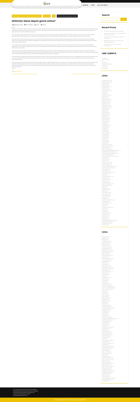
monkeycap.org (106, 274)
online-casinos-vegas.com (108, 366)
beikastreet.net (105, 238)
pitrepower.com (106, 360)
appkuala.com (105, 314)
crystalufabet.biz (106, 137)
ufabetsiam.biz (105, 115)
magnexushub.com (106, 101)
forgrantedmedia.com (107, 255)
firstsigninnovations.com (107, 251)
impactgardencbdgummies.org (109, 220)
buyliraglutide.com (106, 105)
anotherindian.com (106, 213)
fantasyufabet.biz (106, 114)
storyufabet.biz (105, 134)
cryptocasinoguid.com (107, 149)
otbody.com (105, 290)
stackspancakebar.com (107, 346)
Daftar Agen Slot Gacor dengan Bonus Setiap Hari (27, 16)
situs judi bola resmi (26, 389)
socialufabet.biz (105, 127)
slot (21, 71)
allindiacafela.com (106, 356)
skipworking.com (106, 295)
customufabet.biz (106, 133)
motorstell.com (105, 264)
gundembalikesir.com (107, 90)
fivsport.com (105, 191)
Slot (54, 16)
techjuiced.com (105, 98)
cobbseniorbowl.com (107, 163)
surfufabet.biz (105, 128)
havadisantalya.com (107, 86)
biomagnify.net (105, 224)
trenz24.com (105, 293)
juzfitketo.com (105, 217)
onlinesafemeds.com (107, 106)
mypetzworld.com (106, 173)
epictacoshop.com (106, 331)
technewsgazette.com (107, 306)
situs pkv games (106, 59)
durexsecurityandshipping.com (109, 166)
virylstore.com (105, 263)
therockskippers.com (107, 353)
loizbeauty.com (105, 296)
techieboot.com (106, 89)
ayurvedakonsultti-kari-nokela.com (110, 156)
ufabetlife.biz (105, 124)
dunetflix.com (105, 198)
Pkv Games (47, 16)
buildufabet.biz (105, 143)
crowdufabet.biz (106, 141)
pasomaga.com (106, 219)
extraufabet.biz (105, 122)
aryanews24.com (106, 159)
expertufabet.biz (106, 112)
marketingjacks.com (107, 369)
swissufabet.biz (105, 117)
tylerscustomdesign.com (108, 258)
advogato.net (105, 280)
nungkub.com (105, 211)
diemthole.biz (105, 302)
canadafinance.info (106, 336)
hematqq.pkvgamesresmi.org (20, 395)
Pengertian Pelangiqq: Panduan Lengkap (113, 31)
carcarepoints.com (106, 182)
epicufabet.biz (105, 136)
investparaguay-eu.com (108, 176)
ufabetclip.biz (105, 111)
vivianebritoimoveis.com (108, 271)
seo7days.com (105, 315)
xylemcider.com (106, 214)
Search (106, 15)
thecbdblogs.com (106, 376)
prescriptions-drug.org (107, 267)
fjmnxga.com (105, 325)
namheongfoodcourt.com (108, 347)
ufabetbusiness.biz (106, 118)
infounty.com (105, 175)
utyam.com (104, 205)
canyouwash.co (105, 85)
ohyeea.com (105, 208)
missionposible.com (106, 365)
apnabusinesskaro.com (107, 379)
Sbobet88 (85, 5)
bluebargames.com (106, 248)
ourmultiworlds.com (106, 241)
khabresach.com (106, 375)
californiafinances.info (107, 334)
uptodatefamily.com (107, 203)
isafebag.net (105, 282)
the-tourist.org (105, 279)
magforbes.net (105, 273)
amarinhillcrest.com (106, 277)
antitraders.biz (105, 157)
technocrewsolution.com (108, 269)
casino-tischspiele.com (107, 289)
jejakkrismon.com (106, 301)
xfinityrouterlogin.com (107, 368)
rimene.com (105, 338)
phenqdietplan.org (106, 195)
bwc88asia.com (106, 178)
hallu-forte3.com (106, 350)
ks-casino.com (105, 181)
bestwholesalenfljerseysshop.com (110, 153)
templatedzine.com (106, 192)
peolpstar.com (105, 257)
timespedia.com (106, 299)
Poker (92, 5)
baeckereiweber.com (107, 80)
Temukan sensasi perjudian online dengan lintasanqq (24, 74)
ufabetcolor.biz (105, 121)
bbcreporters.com (106, 147)
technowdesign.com (107, 165)
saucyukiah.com (106, 236)
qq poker (18, 391)
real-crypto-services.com (108, 172)
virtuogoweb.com (106, 102)
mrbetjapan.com (106, 311)
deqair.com (104, 186)
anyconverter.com (106, 298)
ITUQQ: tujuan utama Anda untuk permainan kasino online (85, 74)
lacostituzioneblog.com (107, 207)
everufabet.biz (105, 140)
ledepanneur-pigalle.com (108, 340)
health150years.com (106, 266)
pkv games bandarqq (107, 64)
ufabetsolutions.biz (106, 125)
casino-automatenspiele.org (109, 287)
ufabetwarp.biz (105, 109)
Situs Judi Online (102, 5)
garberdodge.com (106, 252)
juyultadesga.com (106, 170)
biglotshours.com (106, 103)
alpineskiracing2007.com (108, 357)
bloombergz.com (106, 283)
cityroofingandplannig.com (108, 168)
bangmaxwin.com (106, 328)
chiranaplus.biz (105, 344)
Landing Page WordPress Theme (63, 400)
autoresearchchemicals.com (109, 378)
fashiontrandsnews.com (107, 146)
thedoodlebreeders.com (108, 184)
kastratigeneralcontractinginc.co (109, 152)
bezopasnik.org (105, 324)
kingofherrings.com (106, 309)
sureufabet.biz (105, 131)
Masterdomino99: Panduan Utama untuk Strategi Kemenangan (113, 41)
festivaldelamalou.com (107, 250)
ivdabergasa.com (106, 169)
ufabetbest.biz (105, 130)
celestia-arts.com (106, 245)
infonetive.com (105, 330)
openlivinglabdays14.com (108, 154)
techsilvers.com (105, 188)
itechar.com (105, 92)
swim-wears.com (106, 254)
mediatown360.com (106, 362)
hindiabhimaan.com (106, 373)
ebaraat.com (105, 96)
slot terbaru (18, 389)
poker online (105, 65)
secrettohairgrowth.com (107, 319)
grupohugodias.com (107, 185)
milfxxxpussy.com (106, 201)
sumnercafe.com (106, 197)
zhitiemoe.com (105, 210)
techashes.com (105, 83)
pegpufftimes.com (106, 244)
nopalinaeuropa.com (107, 223)
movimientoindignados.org (108, 200)
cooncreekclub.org (106, 242)
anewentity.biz (105, 312)
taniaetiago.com (106, 216)
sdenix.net (104, 276)
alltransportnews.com (107, 144)
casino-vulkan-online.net (108, 359)
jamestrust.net (105, 292)
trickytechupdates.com (107, 372)
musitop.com (105, 204)
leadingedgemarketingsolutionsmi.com (111, 150)
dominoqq (104, 67)
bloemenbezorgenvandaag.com (110, 318)
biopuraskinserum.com (107, 333)
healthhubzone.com (106, 95)
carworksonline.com (107, 260)
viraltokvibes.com (106, 270)
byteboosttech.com (106, 99)
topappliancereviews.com (108, 370)
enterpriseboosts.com (107, 285)
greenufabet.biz (106, 119)
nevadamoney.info (106, 337)
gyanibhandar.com (106, 108)
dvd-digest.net (105, 341)
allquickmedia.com (106, 305)
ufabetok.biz (105, 138)
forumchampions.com (107, 247)
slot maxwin (29, 392)
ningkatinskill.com (106, 189)
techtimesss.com (106, 261)
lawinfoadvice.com (106, 194)
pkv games (17, 71)
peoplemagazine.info (107, 82)
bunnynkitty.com (106, 322)
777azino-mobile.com (107, 162)
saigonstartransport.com (108, 327)
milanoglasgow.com (107, 349)
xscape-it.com (105, 160)
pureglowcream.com (107, 317)
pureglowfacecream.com (108, 308)
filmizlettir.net (105, 239)
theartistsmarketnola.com (108, 343)
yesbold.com (105, 93)
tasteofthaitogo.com (107, 321)
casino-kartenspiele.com (108, 286)
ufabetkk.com (105, 303)
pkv (103, 61)
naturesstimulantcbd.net (107, 221)
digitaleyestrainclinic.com (108, 363)
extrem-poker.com (106, 179)
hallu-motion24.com (107, 352)
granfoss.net (105, 354)
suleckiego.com (106, 381)
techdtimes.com (106, 87)
